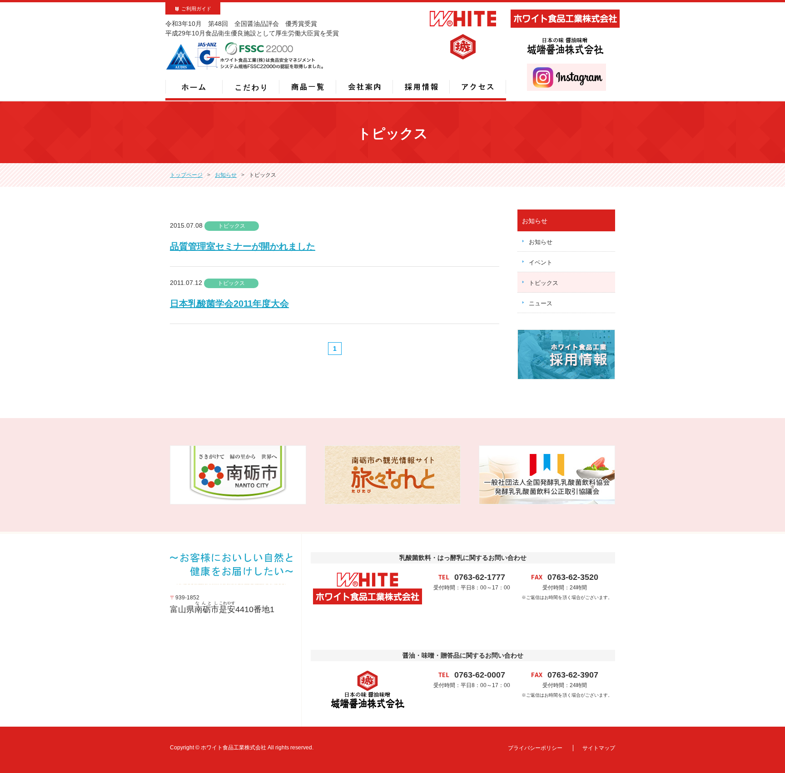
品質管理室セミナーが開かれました (242, 246)
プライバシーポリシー (535, 748)
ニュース (540, 303)
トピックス (543, 282)
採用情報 (420, 86)
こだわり (250, 86)
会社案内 (364, 86)
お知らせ (226, 175)
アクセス (477, 86)
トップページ (186, 175)
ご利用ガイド (196, 8)
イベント (540, 262)
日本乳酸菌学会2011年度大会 (229, 304)
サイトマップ (598, 748)
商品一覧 (307, 86)
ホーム (193, 86)
